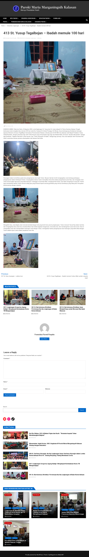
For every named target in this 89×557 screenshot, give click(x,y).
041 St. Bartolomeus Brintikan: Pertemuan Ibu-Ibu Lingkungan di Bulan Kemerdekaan (44, 309)
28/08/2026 (33, 437)
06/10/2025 (8, 516)
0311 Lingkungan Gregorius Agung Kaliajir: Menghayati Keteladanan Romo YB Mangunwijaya (16, 309)
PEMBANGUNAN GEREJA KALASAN (21, 22)
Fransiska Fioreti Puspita (11, 38)
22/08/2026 (7, 313)
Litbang (23, 508)
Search (5, 406)
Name (5, 381)
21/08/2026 (63, 313)
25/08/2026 (33, 457)
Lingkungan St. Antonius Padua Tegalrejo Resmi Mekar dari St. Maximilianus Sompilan (15, 512)
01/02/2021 (8, 544)
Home (5, 18)
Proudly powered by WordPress (34, 554)
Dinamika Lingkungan (28, 18)
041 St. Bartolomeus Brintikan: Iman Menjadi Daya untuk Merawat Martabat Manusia (72, 309)
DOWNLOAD (56, 18)
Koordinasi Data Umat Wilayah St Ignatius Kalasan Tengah (15, 541)
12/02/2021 (65, 516)
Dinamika (8, 508)
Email (5, 389)
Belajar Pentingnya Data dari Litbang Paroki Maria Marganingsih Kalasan (42, 512)
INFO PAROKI (13, 18)
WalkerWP (60, 554)
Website (47, 389)
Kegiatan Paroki (44, 18)
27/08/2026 (33, 447)
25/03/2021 (37, 516)
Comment (6, 358)
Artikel (35, 508)
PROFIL (5, 22)
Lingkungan (16, 508)
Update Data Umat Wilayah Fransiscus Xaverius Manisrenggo (73, 513)
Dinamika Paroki (40, 22)
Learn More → (44, 339)
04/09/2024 (21, 38)
